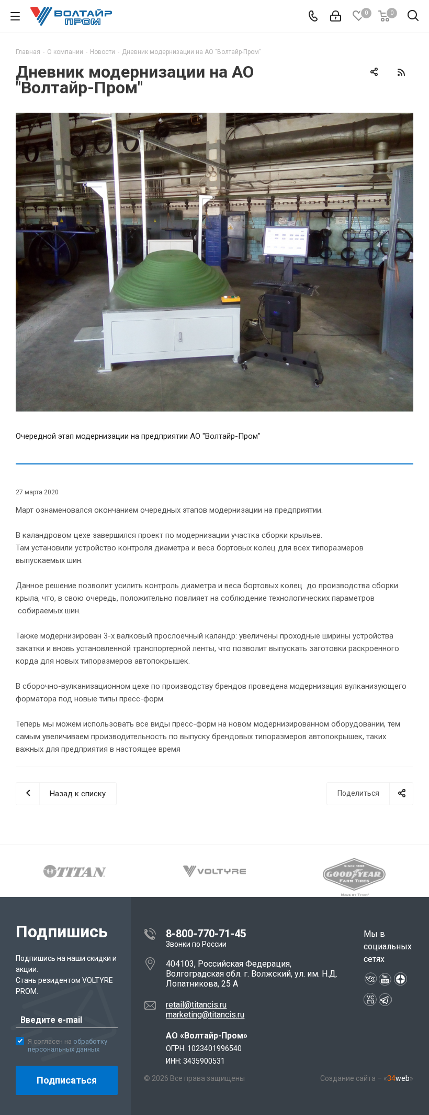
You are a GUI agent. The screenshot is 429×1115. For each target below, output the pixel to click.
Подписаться (67, 1080)
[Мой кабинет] (335, 16)
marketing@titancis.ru (205, 1015)
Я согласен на (67, 1045)
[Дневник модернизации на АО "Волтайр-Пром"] (214, 262)
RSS (401, 72)
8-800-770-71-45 (206, 933)
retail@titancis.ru (196, 1005)
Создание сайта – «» (366, 1078)
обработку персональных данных (67, 1045)
